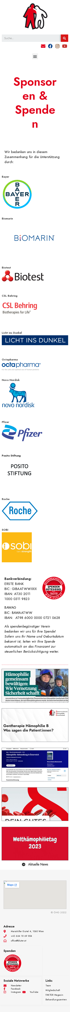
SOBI (5, 530)
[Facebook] (50, 46)
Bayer (5, 177)
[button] (35, 56)
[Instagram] (57, 46)
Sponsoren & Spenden (35, 102)
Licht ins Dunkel (12, 333)
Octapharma (10, 360)
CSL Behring (9, 296)
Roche (6, 499)
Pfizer (5, 422)
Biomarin (7, 219)
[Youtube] (64, 46)
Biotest (6, 268)
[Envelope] (43, 46)
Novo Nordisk (11, 380)
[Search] (64, 38)
